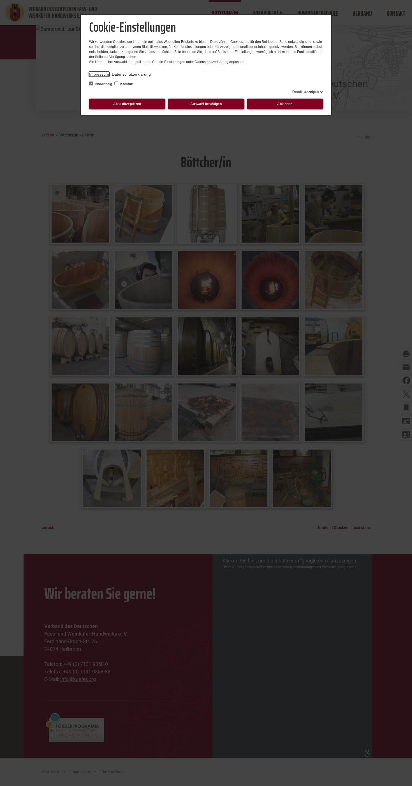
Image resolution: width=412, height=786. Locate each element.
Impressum (99, 74)
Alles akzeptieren (127, 104)
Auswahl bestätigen (206, 104)
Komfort (126, 84)
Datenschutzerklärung (131, 74)
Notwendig (103, 84)
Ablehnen (284, 104)
